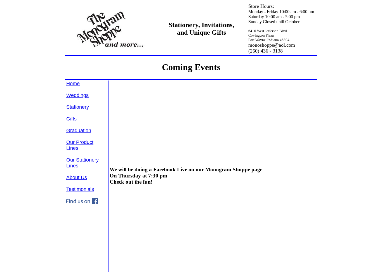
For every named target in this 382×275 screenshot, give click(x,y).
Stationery (77, 107)
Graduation (78, 130)
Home (73, 83)
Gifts (71, 119)
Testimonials (80, 189)
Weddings (77, 95)
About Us (76, 177)
